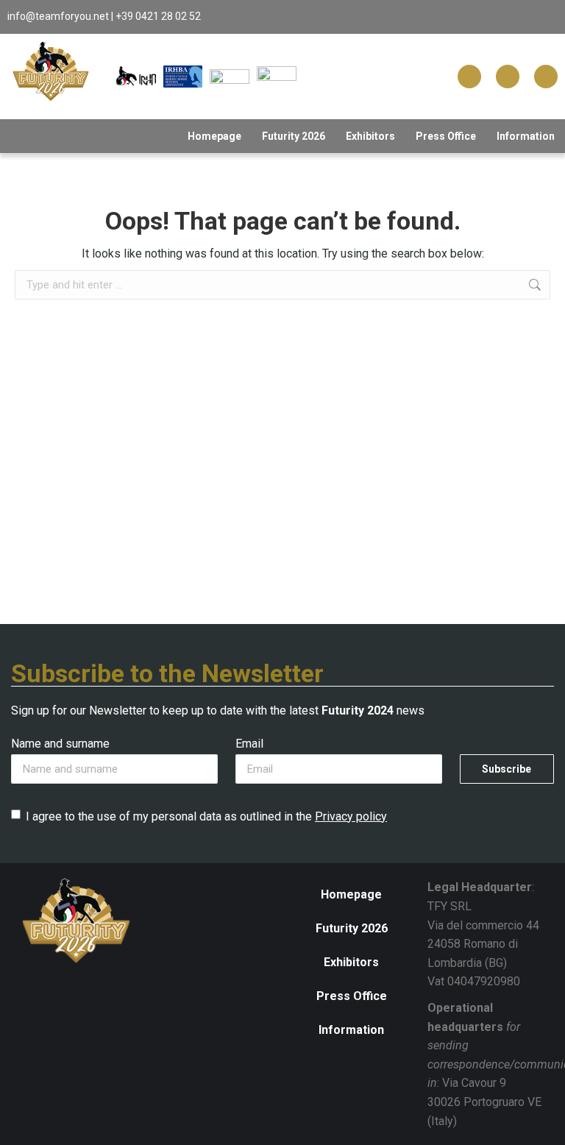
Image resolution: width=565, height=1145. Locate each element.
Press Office (446, 136)
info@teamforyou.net (58, 16)
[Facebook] (469, 76)
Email (249, 744)
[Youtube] (546, 76)
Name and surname (60, 744)
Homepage (214, 136)
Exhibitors (370, 136)
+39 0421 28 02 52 (158, 16)
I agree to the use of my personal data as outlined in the (206, 816)
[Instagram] (507, 76)
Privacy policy (351, 816)
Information (526, 136)
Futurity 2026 (293, 136)
